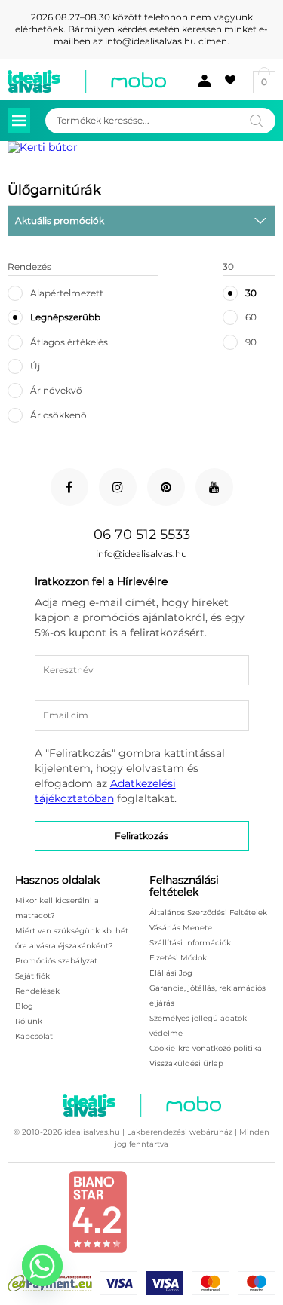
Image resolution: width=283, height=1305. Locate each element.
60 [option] (251, 317)
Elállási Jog (170, 973)
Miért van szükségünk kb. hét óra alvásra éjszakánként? (71, 938)
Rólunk (28, 1021)
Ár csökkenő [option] (58, 415)
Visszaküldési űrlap (186, 1063)
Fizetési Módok (178, 958)
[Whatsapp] (42, 1265)
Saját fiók (201, 81)
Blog (24, 1006)
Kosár (264, 81)
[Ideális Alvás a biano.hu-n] (97, 1250)
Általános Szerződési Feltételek (208, 912)
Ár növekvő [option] (56, 390)
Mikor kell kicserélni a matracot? (57, 908)
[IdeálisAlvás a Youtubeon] (214, 487)
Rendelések (37, 991)
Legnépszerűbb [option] (65, 317)
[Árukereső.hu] (186, 1223)
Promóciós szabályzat (56, 961)
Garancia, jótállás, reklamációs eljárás (207, 995)
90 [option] (251, 342)
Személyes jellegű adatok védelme (198, 1025)
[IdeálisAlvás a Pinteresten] (166, 487)
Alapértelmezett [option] (66, 293)
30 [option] (251, 293)
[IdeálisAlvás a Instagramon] (118, 487)
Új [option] (35, 366)
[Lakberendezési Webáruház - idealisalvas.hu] (87, 81)
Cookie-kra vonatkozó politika (205, 1048)
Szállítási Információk (190, 943)
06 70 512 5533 (142, 534)
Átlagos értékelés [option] (69, 342)
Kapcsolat (34, 1036)
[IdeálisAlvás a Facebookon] (69, 487)
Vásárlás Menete (180, 928)
